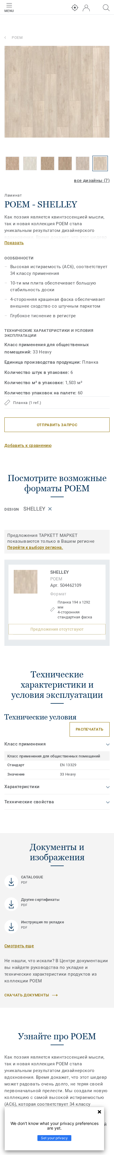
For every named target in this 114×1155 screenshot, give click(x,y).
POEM (17, 37)
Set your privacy (54, 1138)
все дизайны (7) (92, 180)
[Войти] (86, 8)
